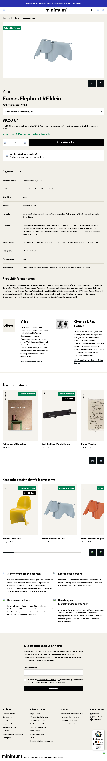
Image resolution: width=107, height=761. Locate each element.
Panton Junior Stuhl (12, 538)
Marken (6, 730)
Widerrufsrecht (37, 724)
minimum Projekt (68, 724)
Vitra (6, 91)
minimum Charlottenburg (72, 713)
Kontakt (6, 720)
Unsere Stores (64, 621)
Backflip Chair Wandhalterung (56, 444)
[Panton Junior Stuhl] (20, 509)
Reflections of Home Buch (15, 444)
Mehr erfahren (39, 591)
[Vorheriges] (92, 83)
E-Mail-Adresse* (31, 667)
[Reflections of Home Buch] (20, 415)
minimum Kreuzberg (70, 717)
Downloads (7, 717)
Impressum (35, 713)
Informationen (37, 709)
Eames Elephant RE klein (53, 538)
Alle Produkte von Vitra (31, 361)
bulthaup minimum (69, 720)
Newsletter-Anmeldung (13, 734)
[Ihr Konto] (97, 10)
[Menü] (5, 10)
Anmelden (53, 689)
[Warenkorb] (102, 10)
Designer (7, 737)
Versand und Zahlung (39, 720)
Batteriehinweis (37, 734)
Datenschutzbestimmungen (48, 679)
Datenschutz (35, 730)
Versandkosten (23, 126)
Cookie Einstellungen (39, 717)
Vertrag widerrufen (38, 727)
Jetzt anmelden (75, 3)
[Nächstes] (100, 83)
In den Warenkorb (66, 142)
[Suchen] (92, 10)
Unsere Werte (9, 713)
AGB (32, 682)
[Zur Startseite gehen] (55, 10)
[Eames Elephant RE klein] (53, 50)
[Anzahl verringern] (5, 142)
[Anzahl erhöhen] (25, 142)
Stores (64, 709)
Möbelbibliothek (10, 727)
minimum (7, 709)
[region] (53, 54)
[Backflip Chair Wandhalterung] (59, 415)
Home (5, 18)
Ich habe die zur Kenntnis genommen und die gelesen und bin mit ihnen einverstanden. (55, 681)
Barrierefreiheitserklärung (41, 741)
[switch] (98, 747)
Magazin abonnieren (11, 724)
